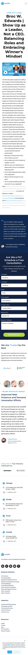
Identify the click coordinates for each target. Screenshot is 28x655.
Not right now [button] (16, 652)
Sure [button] (10, 652)
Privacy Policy (19, 647)
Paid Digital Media (6, 578)
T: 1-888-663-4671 (11, 492)
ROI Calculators (5, 629)
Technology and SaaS (6, 606)
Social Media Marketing (7, 585)
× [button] (25, 640)
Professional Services (7, 608)
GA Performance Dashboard (8, 587)
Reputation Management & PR (9, 580)
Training (3, 625)
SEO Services (4, 576)
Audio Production (5, 593)
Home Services (5, 612)
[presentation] (0, 383)
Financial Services (6, 610)
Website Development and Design (10, 581)
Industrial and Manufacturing (8, 604)
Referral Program (5, 631)
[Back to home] (5, 3)
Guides (3, 623)
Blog (2, 627)
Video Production (5, 591)
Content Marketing (6, 583)
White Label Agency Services (8, 589)
